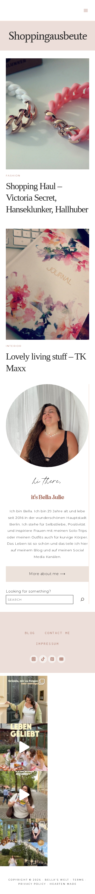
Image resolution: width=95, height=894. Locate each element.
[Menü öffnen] (85, 10)
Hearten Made (63, 884)
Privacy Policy (32, 884)
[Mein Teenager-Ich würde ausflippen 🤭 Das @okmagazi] (24, 795)
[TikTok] (43, 659)
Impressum (47, 644)
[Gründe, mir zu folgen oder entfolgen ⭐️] (24, 699)
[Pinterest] (52, 659)
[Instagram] (34, 659)
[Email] (61, 659)
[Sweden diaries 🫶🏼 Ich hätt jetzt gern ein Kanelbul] (24, 842)
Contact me (57, 633)
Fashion (13, 175)
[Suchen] (82, 599)
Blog (30, 633)
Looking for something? (28, 591)
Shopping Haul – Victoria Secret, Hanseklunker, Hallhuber (47, 197)
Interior (13, 346)
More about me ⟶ (47, 574)
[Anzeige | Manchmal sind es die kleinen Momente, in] (24, 747)
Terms (78, 879)
